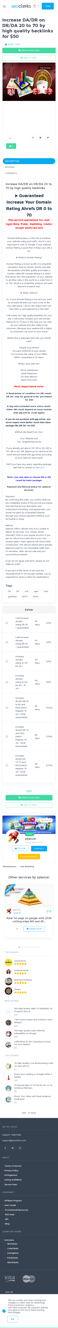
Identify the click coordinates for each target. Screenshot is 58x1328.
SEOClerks (12, 1243)
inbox (42, 467)
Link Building (27, 866)
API (6, 1219)
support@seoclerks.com (14, 1140)
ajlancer (30, 838)
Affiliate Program (13, 1200)
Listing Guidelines (13, 1179)
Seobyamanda (21, 970)
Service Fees (10, 1184)
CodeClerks (12, 1248)
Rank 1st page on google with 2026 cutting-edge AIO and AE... (29, 919)
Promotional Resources (16, 1209)
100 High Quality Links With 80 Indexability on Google (29, 1032)
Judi (26, 591)
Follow (21, 848)
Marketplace (9, 866)
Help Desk (16, 1134)
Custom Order (29, 856)
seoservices (20, 960)
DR (17, 591)
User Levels (10, 1205)
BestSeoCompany (23, 979)
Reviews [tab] (10, 167)
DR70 (24, 596)
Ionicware (9, 1240)
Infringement (10, 1175)
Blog (6, 1223)
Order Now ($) (30, 50)
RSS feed (9, 1214)
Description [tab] (12, 161)
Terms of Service (12, 1165)
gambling (12, 596)
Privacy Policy (11, 1170)
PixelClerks (12, 1257)
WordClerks (13, 1262)
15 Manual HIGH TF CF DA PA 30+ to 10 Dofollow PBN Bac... (33, 1086)
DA (9, 591)
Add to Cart (30, 58)
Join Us (9, 1292)
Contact (39, 848)
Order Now (35, 929)
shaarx (17, 989)
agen (36, 591)
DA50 (35, 596)
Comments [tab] (11, 173)
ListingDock (13, 1253)
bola (46, 591)
